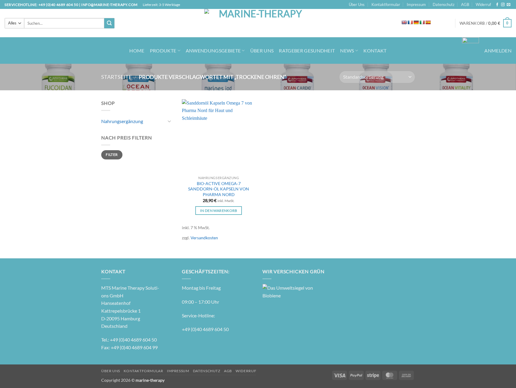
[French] (410, 22)
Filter (112, 154)
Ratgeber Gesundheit (307, 50)
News (347, 50)
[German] (416, 22)
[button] (486, 23)
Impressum (416, 4)
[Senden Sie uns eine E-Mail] (508, 5)
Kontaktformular (385, 4)
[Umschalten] (169, 121)
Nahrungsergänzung (122, 121)
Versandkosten (204, 237)
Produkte (163, 50)
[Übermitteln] (109, 23)
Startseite (116, 77)
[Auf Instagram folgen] (503, 5)
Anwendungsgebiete (213, 50)
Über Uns (357, 4)
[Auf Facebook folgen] (497, 5)
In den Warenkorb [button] (218, 210)
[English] (404, 22)
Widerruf (483, 4)
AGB (465, 4)
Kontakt (374, 50)
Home (136, 50)
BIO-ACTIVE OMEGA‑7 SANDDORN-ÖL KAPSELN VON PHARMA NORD (218, 189)
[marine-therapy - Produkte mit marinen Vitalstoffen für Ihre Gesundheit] (258, 23)
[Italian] (422, 22)
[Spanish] (428, 22)
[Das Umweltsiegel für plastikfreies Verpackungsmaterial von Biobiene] (287, 291)
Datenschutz (443, 4)
